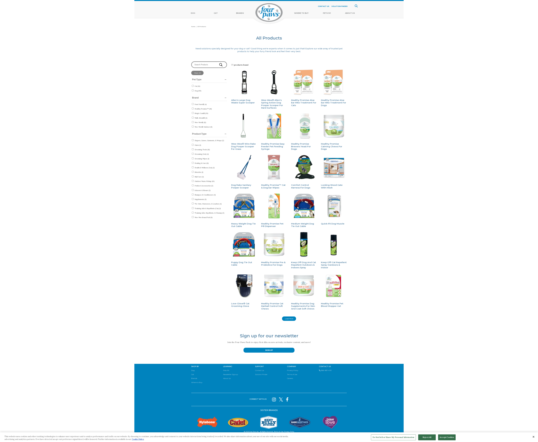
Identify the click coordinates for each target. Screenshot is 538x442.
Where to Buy (196, 382)
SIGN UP (269, 350)
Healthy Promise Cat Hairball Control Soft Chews (272, 306)
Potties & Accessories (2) (204, 186)
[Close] (533, 437)
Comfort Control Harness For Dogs (300, 186)
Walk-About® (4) (201, 118)
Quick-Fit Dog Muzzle (332, 223)
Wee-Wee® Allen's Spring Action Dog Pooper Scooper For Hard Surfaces (272, 104)
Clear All (197, 73)
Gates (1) (198, 145)
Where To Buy (301, 13)
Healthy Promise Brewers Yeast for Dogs (301, 146)
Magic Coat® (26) (201, 113)
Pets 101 (327, 13)
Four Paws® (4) (201, 104)
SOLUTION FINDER (339, 6)
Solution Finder (261, 374)
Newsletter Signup (230, 374)
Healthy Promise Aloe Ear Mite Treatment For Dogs (333, 103)
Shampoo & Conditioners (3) (205, 195)
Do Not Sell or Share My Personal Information (393, 437)
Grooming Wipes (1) (202, 159)
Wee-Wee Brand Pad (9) (204, 217)
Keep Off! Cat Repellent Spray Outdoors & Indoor (334, 265)
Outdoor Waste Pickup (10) (204, 181)
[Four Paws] (269, 13)
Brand (195, 98)
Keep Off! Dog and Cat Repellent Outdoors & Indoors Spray (303, 265)
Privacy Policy (292, 370)
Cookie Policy (138, 439)
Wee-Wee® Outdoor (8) (203, 127)
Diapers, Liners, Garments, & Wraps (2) (209, 140)
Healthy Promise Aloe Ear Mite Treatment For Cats (303, 103)
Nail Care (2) (199, 177)
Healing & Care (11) (202, 163)
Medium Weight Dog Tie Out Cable (302, 225)
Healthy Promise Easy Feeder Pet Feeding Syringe (273, 146)
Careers (290, 378)
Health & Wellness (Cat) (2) (205, 168)
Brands (240, 13)
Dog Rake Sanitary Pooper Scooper (241, 186)
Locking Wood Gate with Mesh (332, 186)
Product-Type (199, 134)
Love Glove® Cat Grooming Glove (240, 304)
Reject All (427, 437)
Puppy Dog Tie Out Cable (241, 263)
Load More (289, 319)
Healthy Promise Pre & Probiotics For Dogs (273, 263)
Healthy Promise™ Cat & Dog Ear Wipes (273, 186)
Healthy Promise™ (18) (203, 109)
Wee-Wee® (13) (200, 122)
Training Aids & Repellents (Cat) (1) (208, 208)
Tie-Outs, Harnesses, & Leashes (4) (208, 204)
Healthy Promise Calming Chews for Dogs (331, 146)
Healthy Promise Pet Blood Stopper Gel (332, 304)
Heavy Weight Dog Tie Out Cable (243, 225)
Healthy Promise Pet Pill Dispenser (272, 225)
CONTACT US (323, 6)
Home (193, 26)
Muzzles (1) (199, 172)
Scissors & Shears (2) (203, 190)
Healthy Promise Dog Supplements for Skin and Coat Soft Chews (303, 306)
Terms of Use (292, 374)
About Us (350, 13)
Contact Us (259, 370)
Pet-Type (196, 79)
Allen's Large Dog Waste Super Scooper (243, 101)
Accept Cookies (447, 437)
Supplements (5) (201, 199)
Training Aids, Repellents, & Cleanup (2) (209, 213)
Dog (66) (198, 91)
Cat (216, 13)
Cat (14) (197, 86)
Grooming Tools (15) (202, 150)
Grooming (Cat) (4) (202, 154)
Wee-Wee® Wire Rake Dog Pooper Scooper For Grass (243, 146)
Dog (193, 13)
